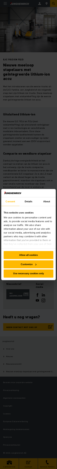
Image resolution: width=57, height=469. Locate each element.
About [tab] (46, 201)
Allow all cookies (28, 255)
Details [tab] (28, 201)
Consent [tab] (10, 201)
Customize (27, 264)
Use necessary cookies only (28, 273)
